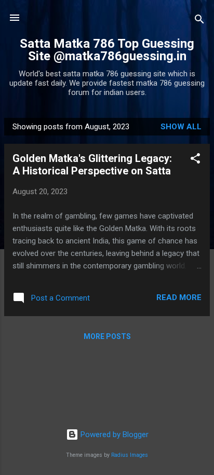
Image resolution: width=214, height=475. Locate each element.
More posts (107, 336)
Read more (179, 297)
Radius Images (129, 455)
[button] (195, 160)
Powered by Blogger (113, 434)
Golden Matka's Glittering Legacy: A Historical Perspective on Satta (92, 164)
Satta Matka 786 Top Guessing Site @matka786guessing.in (107, 49)
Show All (181, 126)
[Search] (199, 21)
